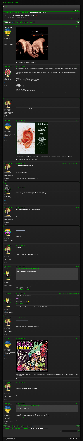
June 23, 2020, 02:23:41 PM (20, 99)
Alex (5, 228)
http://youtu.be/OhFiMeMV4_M (22, 319)
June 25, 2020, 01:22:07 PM (20, 207)
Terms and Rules (72, 438)
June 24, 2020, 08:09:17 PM (20, 183)
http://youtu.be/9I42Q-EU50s (21, 187)
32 (20, 22)
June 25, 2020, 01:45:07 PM (20, 227)
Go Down (6, 22)
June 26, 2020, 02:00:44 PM (20, 403)
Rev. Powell (7, 26)
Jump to (60, 431)
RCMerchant (7, 266)
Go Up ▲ (77, 438)
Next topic (76, 18)
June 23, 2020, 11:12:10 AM (20, 66)
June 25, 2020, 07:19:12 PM (20, 266)
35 (27, 22)
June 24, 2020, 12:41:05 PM (20, 163)
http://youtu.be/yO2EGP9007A (22, 303)
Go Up (5, 426)
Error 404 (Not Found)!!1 (20, 229)
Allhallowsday (8, 100)
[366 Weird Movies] (5, 42)
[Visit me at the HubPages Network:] (5, 82)
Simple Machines (12, 438)
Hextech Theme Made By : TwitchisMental (11, 439)
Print (78, 22)
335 (31, 22)
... (16, 22)
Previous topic (70, 18)
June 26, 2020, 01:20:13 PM (20, 382)
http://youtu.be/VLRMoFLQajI (21, 417)
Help (68, 438)
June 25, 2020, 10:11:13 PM (20, 317)
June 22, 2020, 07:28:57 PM (20, 25)
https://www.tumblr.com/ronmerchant (23, 289)
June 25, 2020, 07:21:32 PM (20, 293)
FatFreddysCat (8, 66)
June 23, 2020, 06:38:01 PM (20, 120)
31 (17, 22)
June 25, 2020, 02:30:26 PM (20, 245)
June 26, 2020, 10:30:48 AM (20, 338)
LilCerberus (7, 184)
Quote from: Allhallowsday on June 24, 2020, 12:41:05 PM (28, 268)
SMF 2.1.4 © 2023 (7, 438)
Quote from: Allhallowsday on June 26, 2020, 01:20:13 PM (28, 405)
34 (24, 22)
